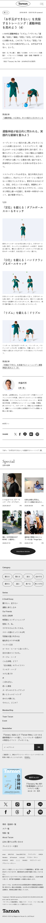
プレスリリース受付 (10, 846)
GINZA (41, 854)
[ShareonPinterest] (37, 434)
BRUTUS (11, 854)
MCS (11, 860)
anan (4, 854)
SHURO (24, 860)
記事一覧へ (22, 388)
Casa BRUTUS (21, 854)
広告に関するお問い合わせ (12, 842)
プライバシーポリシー (9, 863)
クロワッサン (32, 854)
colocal (22, 857)
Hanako (4, 857)
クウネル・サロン (32, 857)
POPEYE (5, 860)
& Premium (13, 857)
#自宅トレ (5, 424)
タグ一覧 (5, 829)
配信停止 (27, 757)
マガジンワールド (35, 860)
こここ (18, 860)
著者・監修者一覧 (9, 824)
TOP (4, 450)
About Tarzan (7, 837)
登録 (39, 747)
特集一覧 (5, 833)
